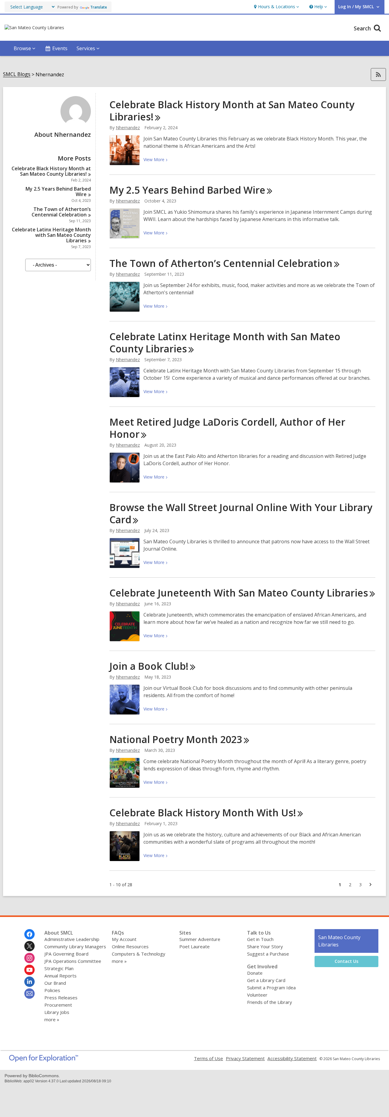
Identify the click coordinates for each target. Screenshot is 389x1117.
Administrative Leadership (71, 939)
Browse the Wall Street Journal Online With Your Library (240, 513)
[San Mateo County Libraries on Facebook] (29, 934)
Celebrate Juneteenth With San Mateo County (238, 592)
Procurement (58, 1005)
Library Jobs (56, 1012)
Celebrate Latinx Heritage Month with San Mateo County (51, 235)
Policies (52, 990)
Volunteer (257, 995)
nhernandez (128, 127)
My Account (124, 939)
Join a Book (148, 666)
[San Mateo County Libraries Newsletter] (29, 993)
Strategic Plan (59, 968)
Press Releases (60, 997)
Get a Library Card (266, 980)
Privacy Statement (245, 1058)
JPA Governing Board (66, 954)
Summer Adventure (199, 939)
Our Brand (55, 983)
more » (51, 1019)
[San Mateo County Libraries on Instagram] (29, 958)
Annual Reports (60, 976)
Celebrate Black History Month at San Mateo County (51, 171)
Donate (255, 973)
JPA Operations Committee (72, 961)
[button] (276, 7)
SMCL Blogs (16, 74)
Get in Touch (260, 939)
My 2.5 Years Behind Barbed (58, 191)
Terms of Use (208, 1058)
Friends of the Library (269, 1002)
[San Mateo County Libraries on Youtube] (29, 970)
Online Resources (130, 946)
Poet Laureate (194, 946)
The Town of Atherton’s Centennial (61, 212)
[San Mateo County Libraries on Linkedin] (29, 982)
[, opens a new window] (43, 1060)
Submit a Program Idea (271, 987)
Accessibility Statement (292, 1058)
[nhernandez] (75, 124)
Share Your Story (265, 946)
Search (363, 28)
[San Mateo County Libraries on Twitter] (29, 946)
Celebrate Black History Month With (202, 812)
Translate (98, 7)
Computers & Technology (138, 954)
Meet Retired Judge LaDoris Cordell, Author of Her (227, 428)
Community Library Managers (75, 946)
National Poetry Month (175, 739)
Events (59, 48)
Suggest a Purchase (268, 954)
